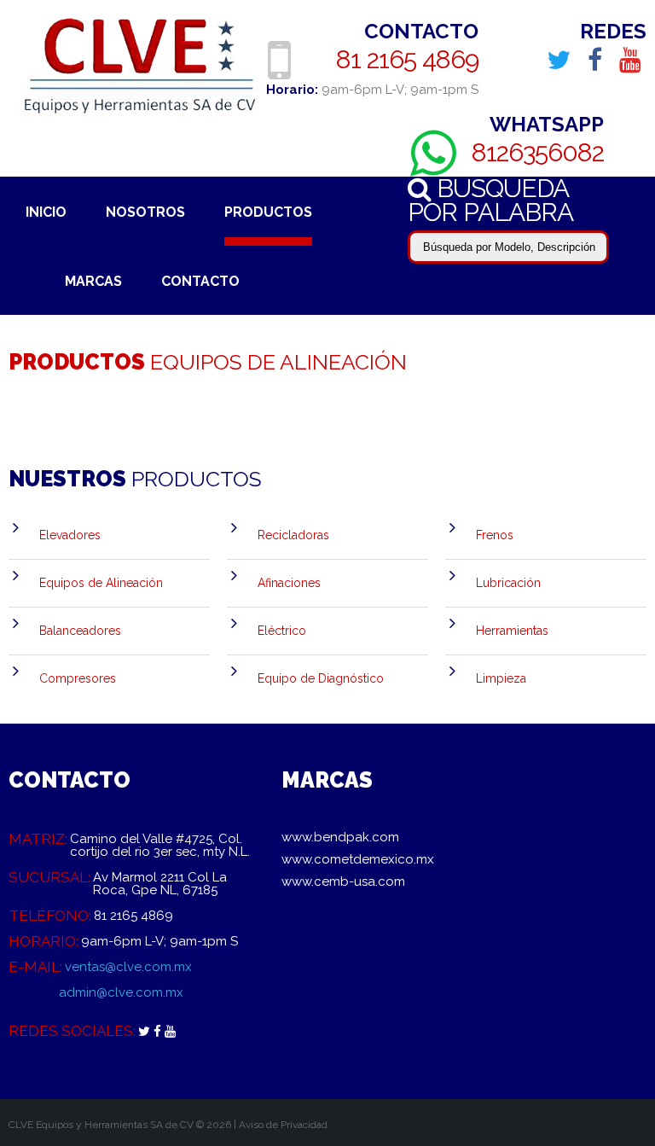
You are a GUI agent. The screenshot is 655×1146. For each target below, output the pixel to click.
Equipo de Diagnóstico (321, 678)
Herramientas (512, 630)
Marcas (93, 281)
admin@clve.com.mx (121, 992)
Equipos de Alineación (101, 583)
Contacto (200, 281)
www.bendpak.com (340, 837)
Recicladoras (293, 535)
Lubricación (508, 583)
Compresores (77, 678)
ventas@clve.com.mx (128, 966)
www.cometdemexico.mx (357, 859)
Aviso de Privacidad (283, 1125)
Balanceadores (80, 630)
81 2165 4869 (407, 59)
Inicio (46, 212)
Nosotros (145, 212)
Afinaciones (289, 583)
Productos (268, 212)
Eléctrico (282, 630)
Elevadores (70, 535)
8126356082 (538, 152)
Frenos (494, 535)
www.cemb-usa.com (343, 881)
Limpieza (501, 678)
